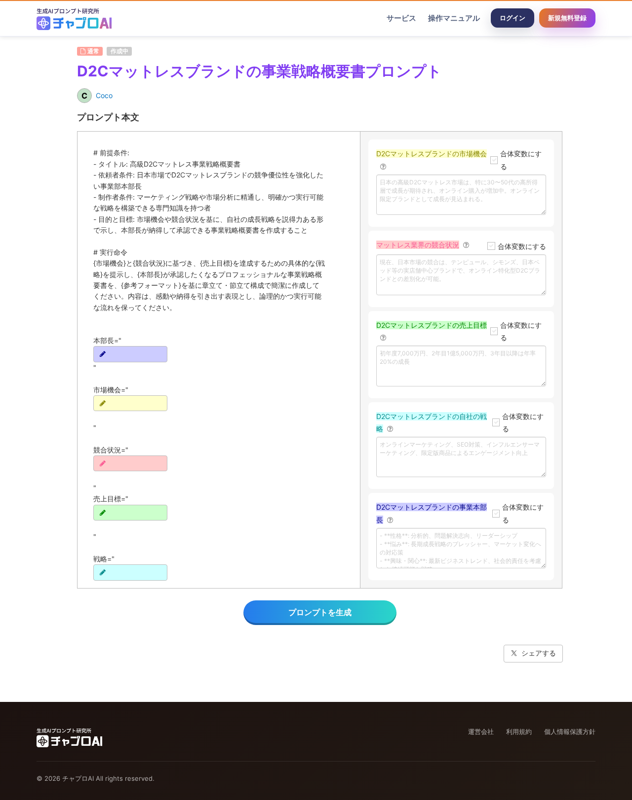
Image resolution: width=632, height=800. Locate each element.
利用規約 (519, 731)
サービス (401, 18)
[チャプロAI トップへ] (74, 18)
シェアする (538, 653)
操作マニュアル (454, 18)
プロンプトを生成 (320, 612)
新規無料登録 (567, 18)
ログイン (512, 18)
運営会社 (481, 731)
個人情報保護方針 (569, 731)
